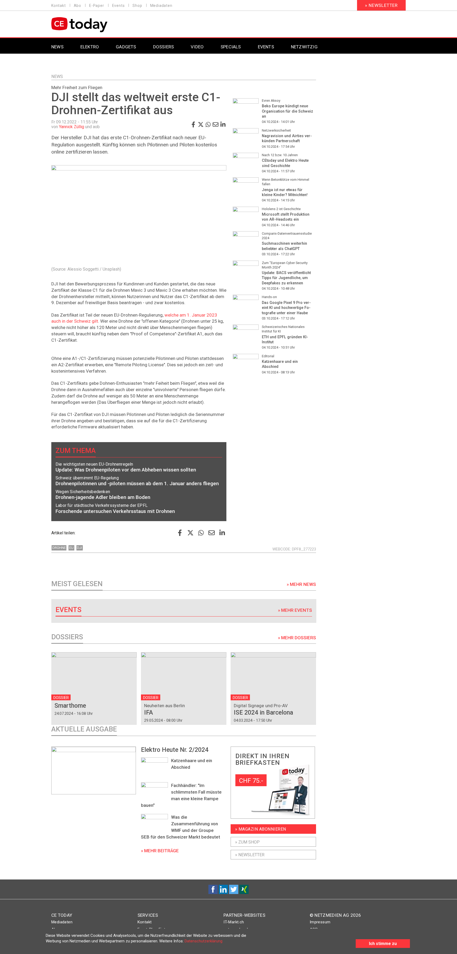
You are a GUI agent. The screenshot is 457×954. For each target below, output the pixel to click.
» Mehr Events (295, 610)
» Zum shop (247, 842)
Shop (137, 5)
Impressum (320, 922)
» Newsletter (381, 5)
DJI (79, 548)
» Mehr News (301, 584)
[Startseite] (93, 24)
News (57, 76)
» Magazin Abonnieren (260, 829)
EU (71, 548)
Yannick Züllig (71, 126)
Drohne (59, 548)
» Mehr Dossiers (297, 637)
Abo (77, 5)
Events (118, 5)
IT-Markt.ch (233, 922)
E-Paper (96, 5)
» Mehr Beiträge (160, 850)
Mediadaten (161, 5)
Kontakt (58, 5)
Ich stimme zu (383, 943)
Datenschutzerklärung (203, 941)
